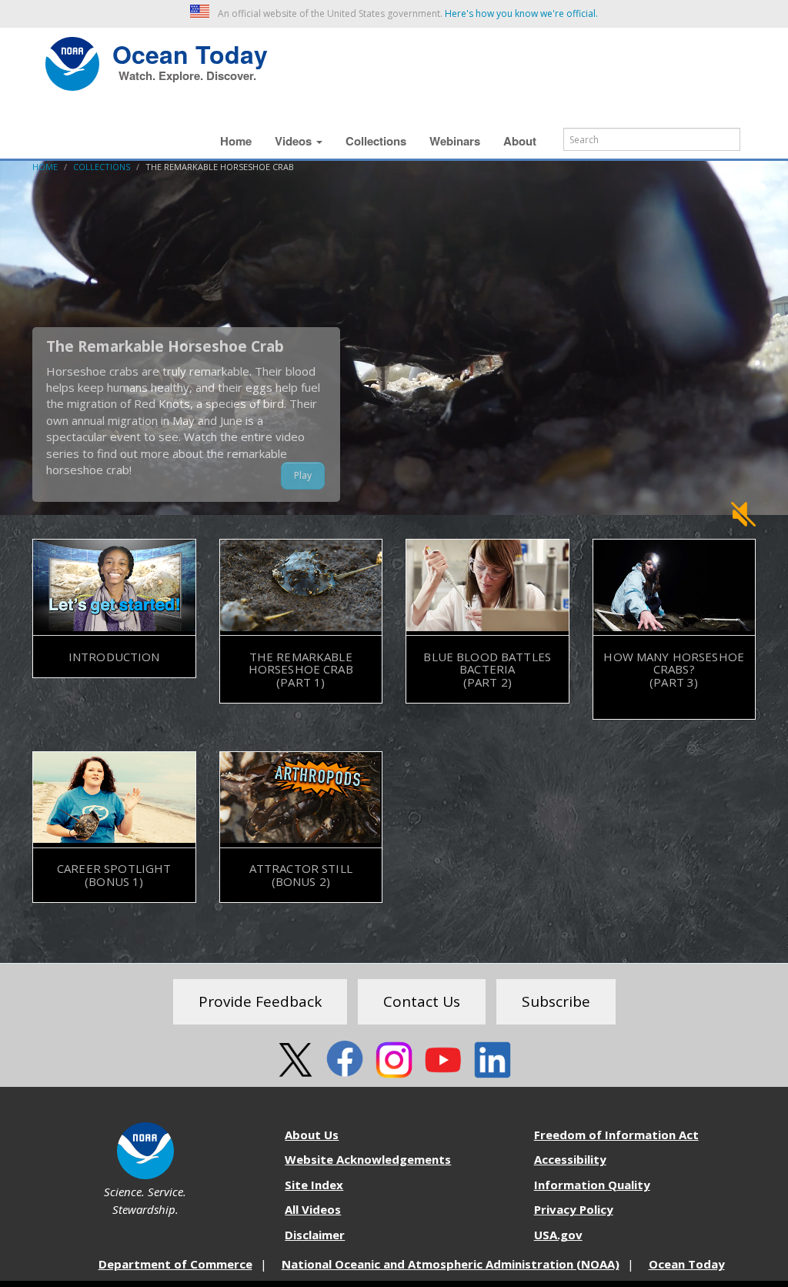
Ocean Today (190, 52)
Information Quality (592, 1184)
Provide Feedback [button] (260, 1001)
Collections (376, 140)
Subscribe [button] (556, 1001)
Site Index (314, 1184)
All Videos (313, 1209)
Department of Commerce (175, 1264)
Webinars (454, 140)
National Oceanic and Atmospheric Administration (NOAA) (450, 1264)
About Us (312, 1134)
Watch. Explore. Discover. (187, 75)
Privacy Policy (573, 1209)
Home (236, 140)
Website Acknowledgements (368, 1159)
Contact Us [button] (421, 1001)
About (519, 140)
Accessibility (570, 1159)
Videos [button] (295, 140)
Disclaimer (315, 1234)
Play (303, 475)
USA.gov (558, 1234)
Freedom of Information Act (616, 1134)
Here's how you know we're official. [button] (521, 13)
